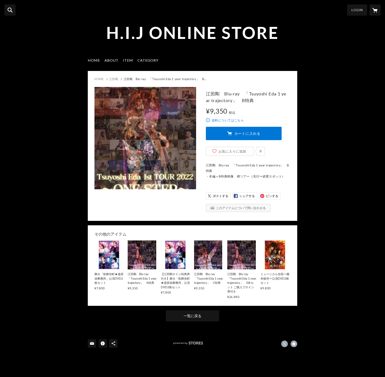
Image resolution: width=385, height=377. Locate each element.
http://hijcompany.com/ (294, 344)
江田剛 (113, 79)
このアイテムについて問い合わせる (241, 208)
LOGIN (357, 10)
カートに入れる (247, 133)
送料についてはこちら (228, 120)
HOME (94, 60)
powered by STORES (188, 343)
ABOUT (111, 60)
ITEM (128, 60)
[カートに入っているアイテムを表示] (375, 10)
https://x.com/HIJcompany (284, 344)
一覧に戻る (192, 316)
